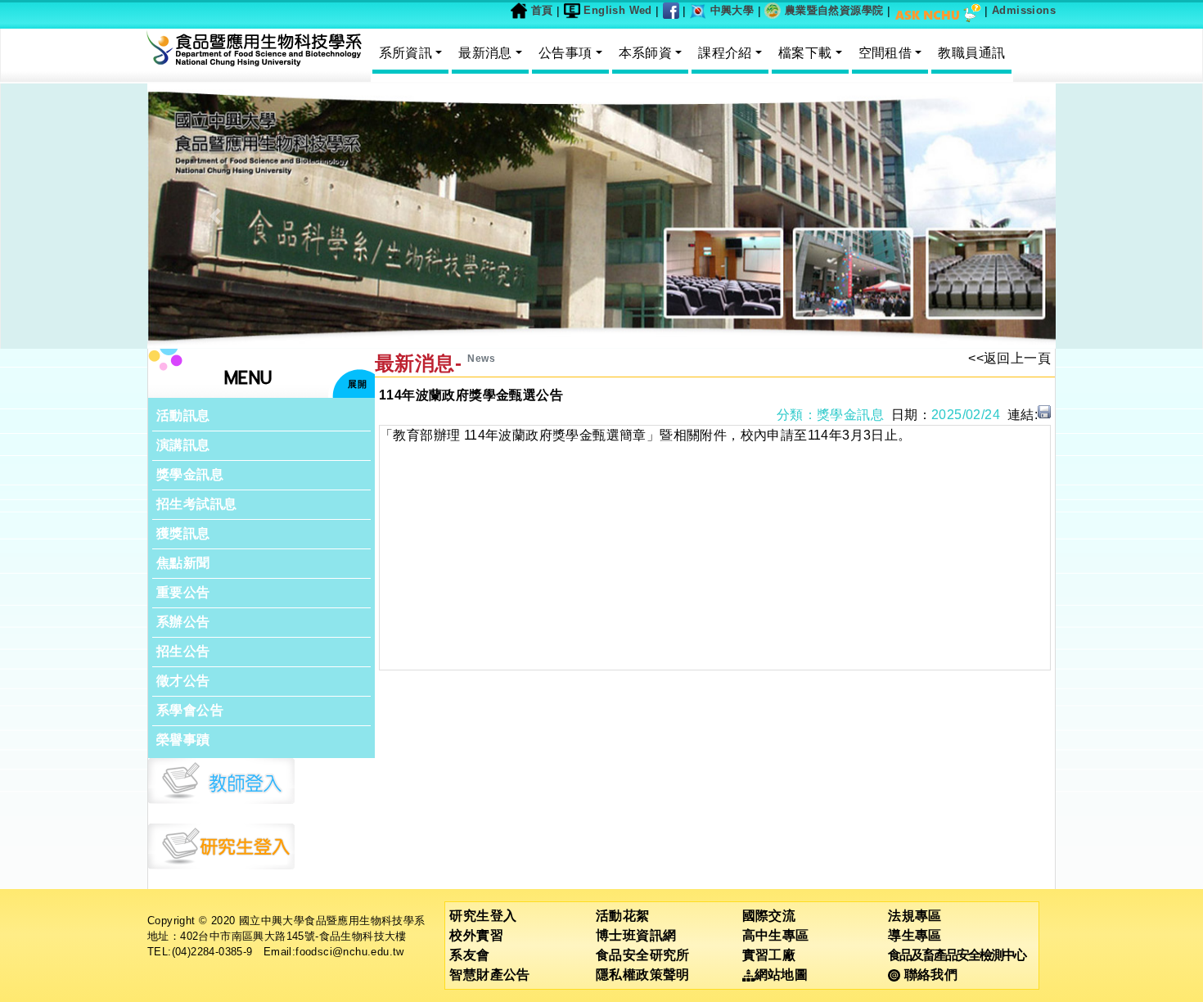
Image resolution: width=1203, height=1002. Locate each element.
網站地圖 (782, 975)
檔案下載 (805, 53)
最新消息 (485, 53)
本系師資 (646, 53)
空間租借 (885, 53)
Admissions (1024, 10)
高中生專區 (775, 935)
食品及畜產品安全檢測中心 (956, 955)
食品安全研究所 (643, 955)
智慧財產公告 (489, 975)
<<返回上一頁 (1009, 358)
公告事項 (565, 53)
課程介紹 (725, 53)
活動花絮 (623, 916)
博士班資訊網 (636, 935)
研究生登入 (482, 916)
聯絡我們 (928, 975)
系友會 (469, 955)
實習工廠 (769, 955)
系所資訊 (406, 53)
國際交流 (769, 916)
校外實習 (476, 935)
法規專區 (915, 916)
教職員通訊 (971, 53)
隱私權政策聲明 (643, 975)
